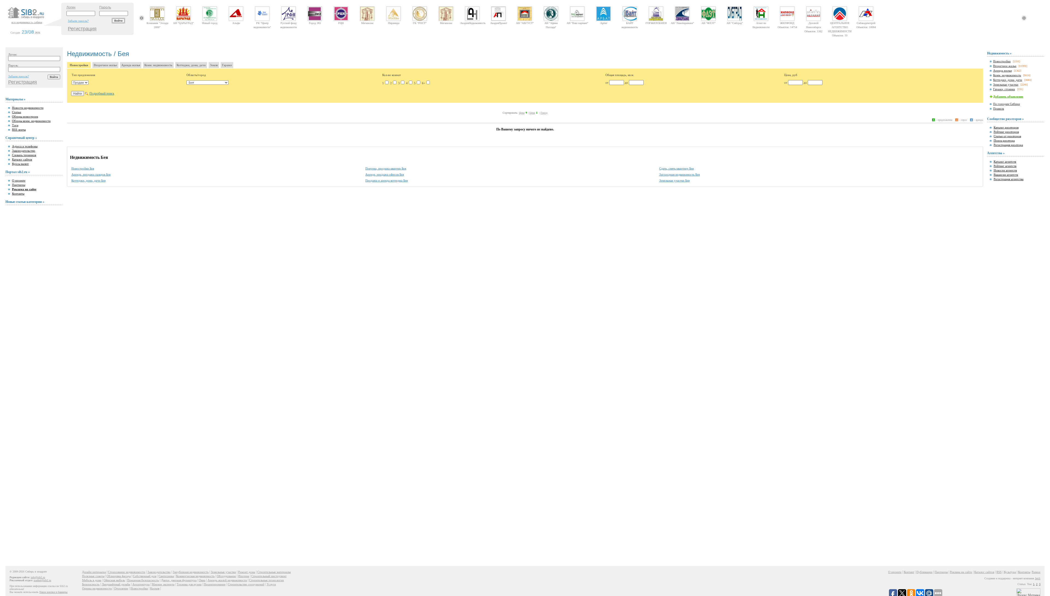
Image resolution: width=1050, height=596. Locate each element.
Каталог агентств (1005, 161)
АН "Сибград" (735, 23)
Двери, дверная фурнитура (179, 580)
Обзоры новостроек (25, 116)
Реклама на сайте (961, 572)
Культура (1010, 572)
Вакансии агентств (1006, 174)
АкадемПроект (498, 23)
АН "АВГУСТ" (525, 23)
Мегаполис (367, 23)
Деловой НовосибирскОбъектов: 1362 (813, 23)
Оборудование (226, 576)
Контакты (18, 193)
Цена (521, 112)
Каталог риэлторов (1006, 127)
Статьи (16, 112)
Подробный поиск (101, 93)
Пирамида (393, 23)
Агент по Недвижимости (760, 23)
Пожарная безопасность (143, 580)
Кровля (154, 588)
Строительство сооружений (246, 584)
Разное (1036, 572)
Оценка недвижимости (97, 588)
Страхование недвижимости (126, 572)
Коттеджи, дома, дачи (191, 65)
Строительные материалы (274, 572)
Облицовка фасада (119, 576)
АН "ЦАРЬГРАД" (183, 23)
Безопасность (91, 584)
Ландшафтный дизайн (116, 584)
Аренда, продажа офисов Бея (384, 174)
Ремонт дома (246, 572)
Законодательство (23, 150)
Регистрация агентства (1008, 179)
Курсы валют (20, 163)
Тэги (15, 125)
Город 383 (315, 23)
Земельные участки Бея (674, 180)
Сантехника (166, 576)
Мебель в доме (91, 580)
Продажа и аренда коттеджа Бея (386, 180)
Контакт (909, 572)
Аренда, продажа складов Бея (90, 174)
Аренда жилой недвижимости (227, 580)
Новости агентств (1005, 170)
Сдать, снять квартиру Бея (676, 168)
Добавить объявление (1008, 96)
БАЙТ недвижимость (630, 23)
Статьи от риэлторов (1007, 136)
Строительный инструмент (269, 576)
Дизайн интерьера (94, 572)
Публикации (924, 572)
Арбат (603, 23)
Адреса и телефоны (24, 146)
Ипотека (243, 576)
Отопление (121, 588)
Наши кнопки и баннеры (53, 592)
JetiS (1037, 578)
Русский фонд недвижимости (288, 23)
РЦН (341, 23)
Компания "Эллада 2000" (157, 23)
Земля (214, 65)
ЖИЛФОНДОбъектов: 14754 (787, 23)
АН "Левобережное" (682, 23)
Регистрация (82, 28)
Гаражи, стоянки (1004, 89)
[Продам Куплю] (80, 82)
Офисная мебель (114, 580)
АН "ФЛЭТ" (708, 23)
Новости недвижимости (27, 107)
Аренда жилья (130, 65)
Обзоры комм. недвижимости (31, 120)
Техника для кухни (189, 584)
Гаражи (227, 65)
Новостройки (79, 65)
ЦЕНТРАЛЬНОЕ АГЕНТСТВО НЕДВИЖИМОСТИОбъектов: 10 (839, 23)
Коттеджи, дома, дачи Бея (88, 180)
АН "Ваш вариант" (577, 23)
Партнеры (18, 184)
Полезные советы (93, 576)
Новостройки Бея (82, 168)
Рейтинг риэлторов (1006, 131)
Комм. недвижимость (158, 65)
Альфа (236, 23)
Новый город (209, 23)
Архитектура (141, 584)
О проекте (18, 180)
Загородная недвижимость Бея (679, 174)
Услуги (271, 584)
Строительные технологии (266, 580)
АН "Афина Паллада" (551, 23)
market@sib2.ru (42, 580)
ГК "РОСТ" (420, 23)
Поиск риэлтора (1004, 140)
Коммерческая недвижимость (195, 576)
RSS (999, 572)
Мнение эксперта (163, 584)
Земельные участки (1005, 84)
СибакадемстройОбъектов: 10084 (866, 23)
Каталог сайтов (22, 159)
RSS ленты (19, 129)
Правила (998, 108)
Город (544, 112)
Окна (202, 580)
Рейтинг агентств (1005, 166)
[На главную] (33, 19)
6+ (423, 83)
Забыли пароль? (78, 20)
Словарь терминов (24, 155)
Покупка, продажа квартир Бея (385, 168)
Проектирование (215, 584)
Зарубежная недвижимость (191, 572)
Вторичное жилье (105, 65)
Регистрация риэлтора (1008, 145)
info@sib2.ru (38, 577)
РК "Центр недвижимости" (262, 23)
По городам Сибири (1006, 104)
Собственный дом (144, 576)
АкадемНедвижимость (472, 23)
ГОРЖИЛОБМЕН (656, 23)
